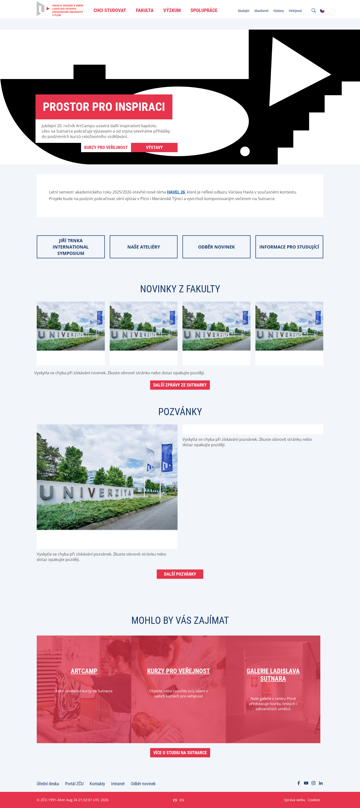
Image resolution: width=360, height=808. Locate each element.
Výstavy (154, 147)
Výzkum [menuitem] (172, 10)
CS (175, 800)
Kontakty (97, 783)
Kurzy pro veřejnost (106, 147)
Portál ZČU (74, 783)
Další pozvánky (180, 574)
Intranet (118, 783)
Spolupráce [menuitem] (204, 10)
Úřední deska (48, 783)
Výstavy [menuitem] (278, 11)
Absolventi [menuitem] (261, 11)
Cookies (314, 799)
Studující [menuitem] (243, 11)
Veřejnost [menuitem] (295, 11)
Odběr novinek (143, 783)
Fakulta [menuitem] (145, 10)
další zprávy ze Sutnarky (180, 384)
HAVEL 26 (176, 192)
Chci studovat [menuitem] (110, 10)
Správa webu (294, 799)
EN (182, 800)
